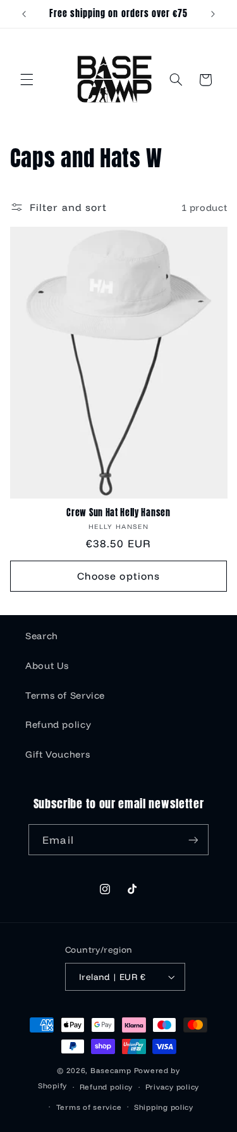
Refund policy (58, 724)
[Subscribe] (192, 839)
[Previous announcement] (24, 14)
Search (41, 636)
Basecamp (110, 1070)
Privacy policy (172, 1086)
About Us (47, 665)
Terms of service (89, 1107)
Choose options (118, 575)
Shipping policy (163, 1107)
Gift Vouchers (57, 754)
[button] (26, 79)
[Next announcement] (213, 14)
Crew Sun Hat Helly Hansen (118, 513)
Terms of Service (65, 695)
